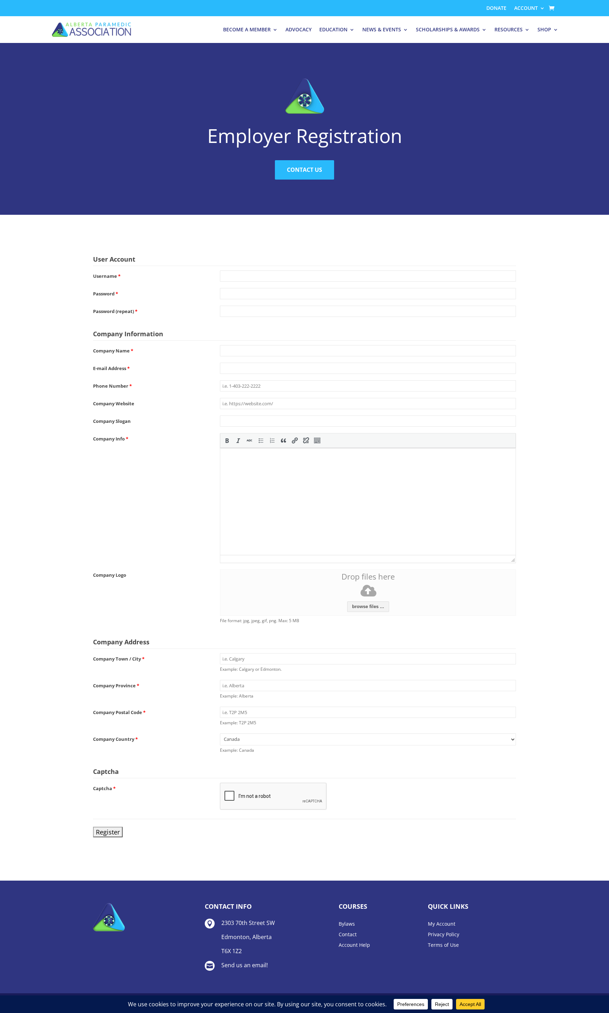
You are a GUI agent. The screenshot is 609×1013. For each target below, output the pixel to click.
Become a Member (247, 29)
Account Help (354, 945)
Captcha (104, 788)
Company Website (113, 403)
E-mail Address (111, 368)
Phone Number (112, 386)
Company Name (113, 351)
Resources (508, 29)
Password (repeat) (115, 311)
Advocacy (298, 29)
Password (105, 293)
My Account (441, 924)
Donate (496, 8)
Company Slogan (112, 421)
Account (526, 8)
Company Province (116, 685)
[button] (227, 440)
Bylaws (347, 924)
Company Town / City (118, 659)
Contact (348, 935)
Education (333, 29)
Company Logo (109, 575)
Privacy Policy (443, 935)
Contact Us (304, 170)
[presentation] (227, 440)
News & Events (381, 29)
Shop (544, 29)
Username (107, 276)
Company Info (110, 439)
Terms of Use (443, 945)
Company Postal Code (119, 712)
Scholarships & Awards (448, 29)
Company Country (115, 739)
